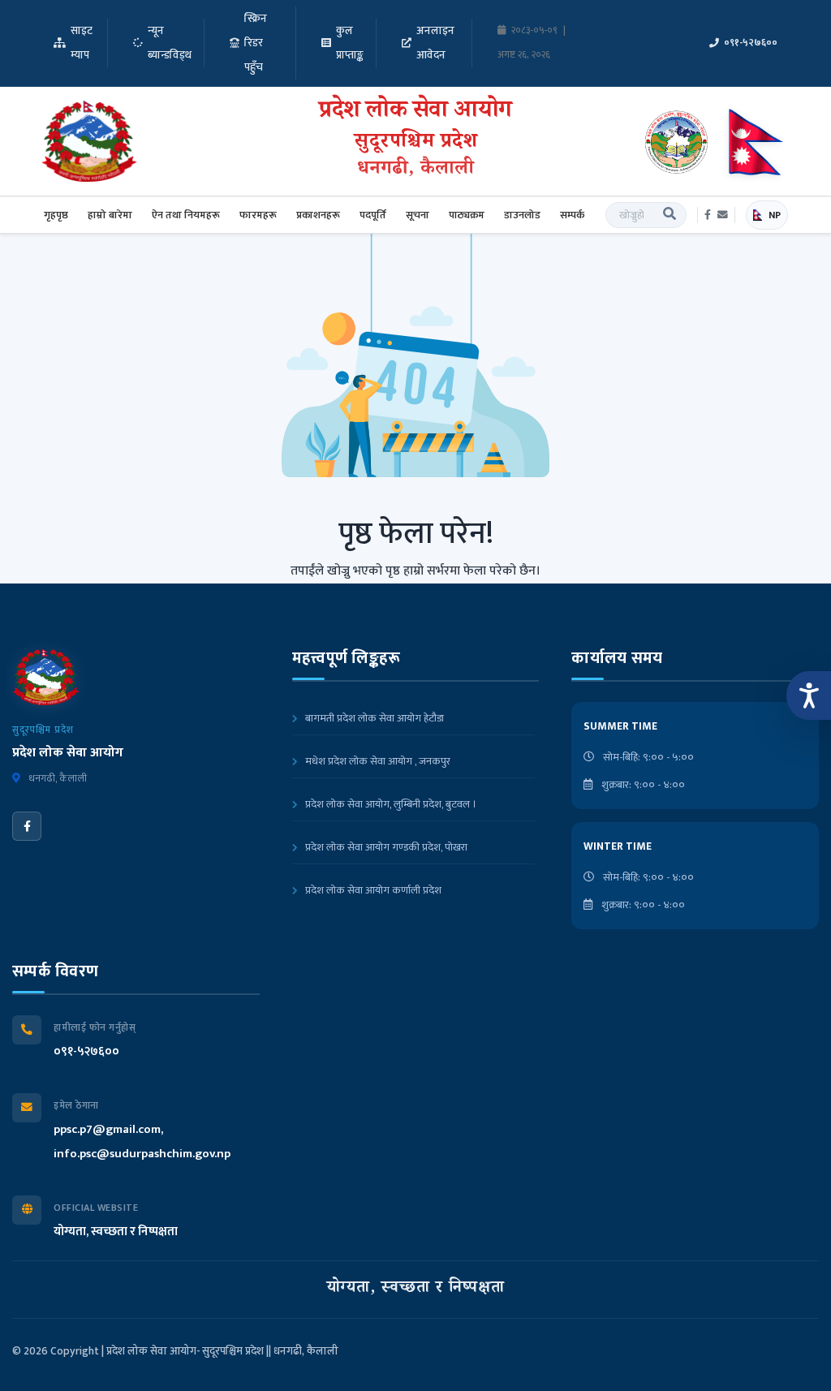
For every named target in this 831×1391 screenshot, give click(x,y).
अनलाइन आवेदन (435, 43)
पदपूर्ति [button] (373, 215)
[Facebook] (26, 826)
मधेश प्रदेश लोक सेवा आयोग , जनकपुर (376, 761)
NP (775, 215)
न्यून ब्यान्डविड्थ (170, 43)
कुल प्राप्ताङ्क (350, 43)
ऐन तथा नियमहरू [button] (186, 215)
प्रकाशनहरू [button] (318, 215)
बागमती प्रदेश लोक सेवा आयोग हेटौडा (373, 718)
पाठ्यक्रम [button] (466, 215)
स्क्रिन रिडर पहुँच (255, 43)
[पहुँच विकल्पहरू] (808, 695)
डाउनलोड (522, 215)
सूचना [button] (417, 215)
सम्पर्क (572, 215)
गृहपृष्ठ (56, 215)
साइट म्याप (82, 43)
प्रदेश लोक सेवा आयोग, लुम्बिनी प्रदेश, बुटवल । (389, 804)
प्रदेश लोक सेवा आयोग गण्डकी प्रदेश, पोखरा (385, 847)
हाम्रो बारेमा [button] (110, 215)
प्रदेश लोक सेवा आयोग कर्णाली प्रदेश (372, 890)
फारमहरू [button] (258, 215)
